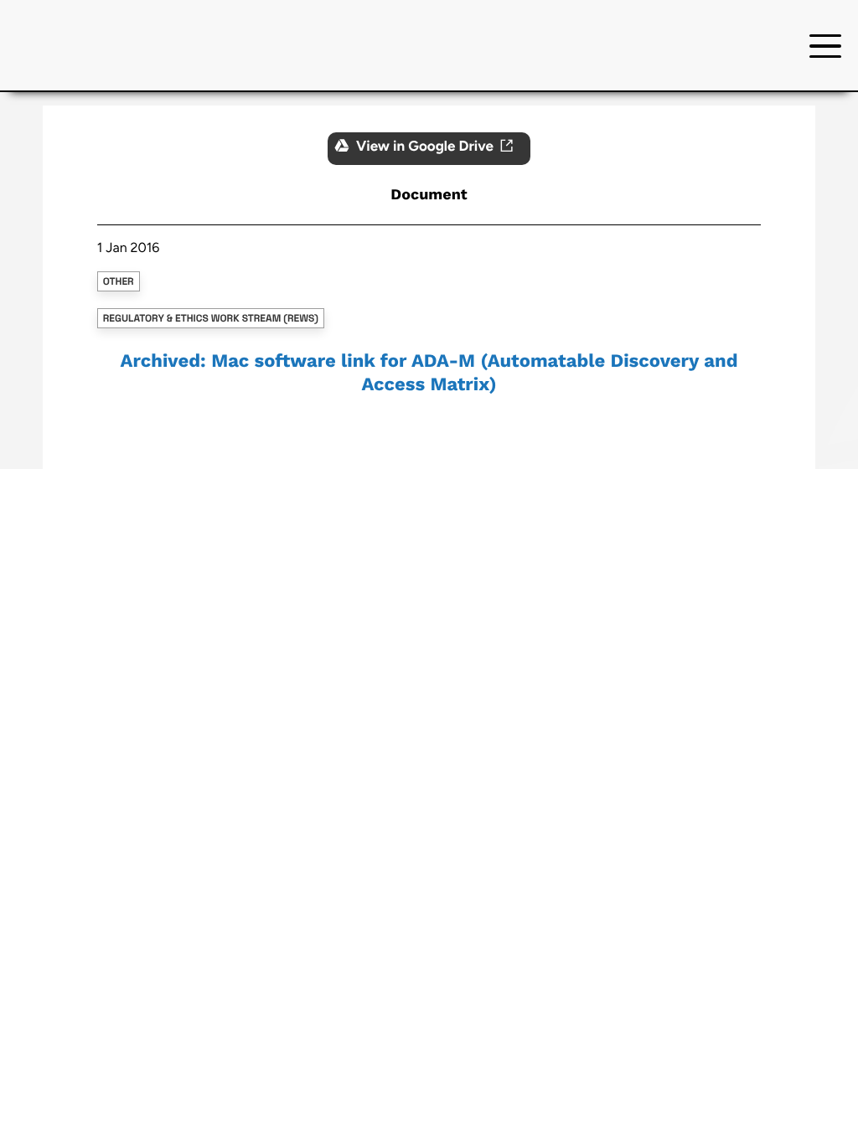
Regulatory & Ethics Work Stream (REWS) (210, 318)
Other (118, 281)
